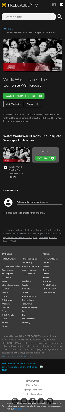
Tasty (35, 237)
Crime (4, 296)
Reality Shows (28, 300)
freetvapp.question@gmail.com (17, 355)
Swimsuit (43, 237)
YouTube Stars (28, 318)
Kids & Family (8, 315)
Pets (24, 311)
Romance (47, 281)
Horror (5, 292)
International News (10, 285)
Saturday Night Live (46, 229)
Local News (27, 281)
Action (46, 266)
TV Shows (7, 253)
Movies (46, 253)
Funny (4, 311)
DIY (23, 315)
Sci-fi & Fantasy (49, 288)
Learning (26, 322)
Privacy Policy (20, 408)
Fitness (5, 322)
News (4, 281)
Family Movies (49, 285)
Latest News (29, 229)
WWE (13, 241)
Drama (46, 273)
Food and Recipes (30, 307)
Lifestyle (5, 307)
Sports (25, 285)
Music (4, 318)
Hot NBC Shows (9, 259)
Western (6, 303)
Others (5, 326)
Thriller (25, 292)
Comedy (26, 288)
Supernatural (44, 233)
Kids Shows (7, 300)
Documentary (49, 292)
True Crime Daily (28, 233)
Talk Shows (27, 303)
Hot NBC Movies (50, 259)
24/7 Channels (28, 273)
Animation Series (30, 296)
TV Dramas (7, 288)
